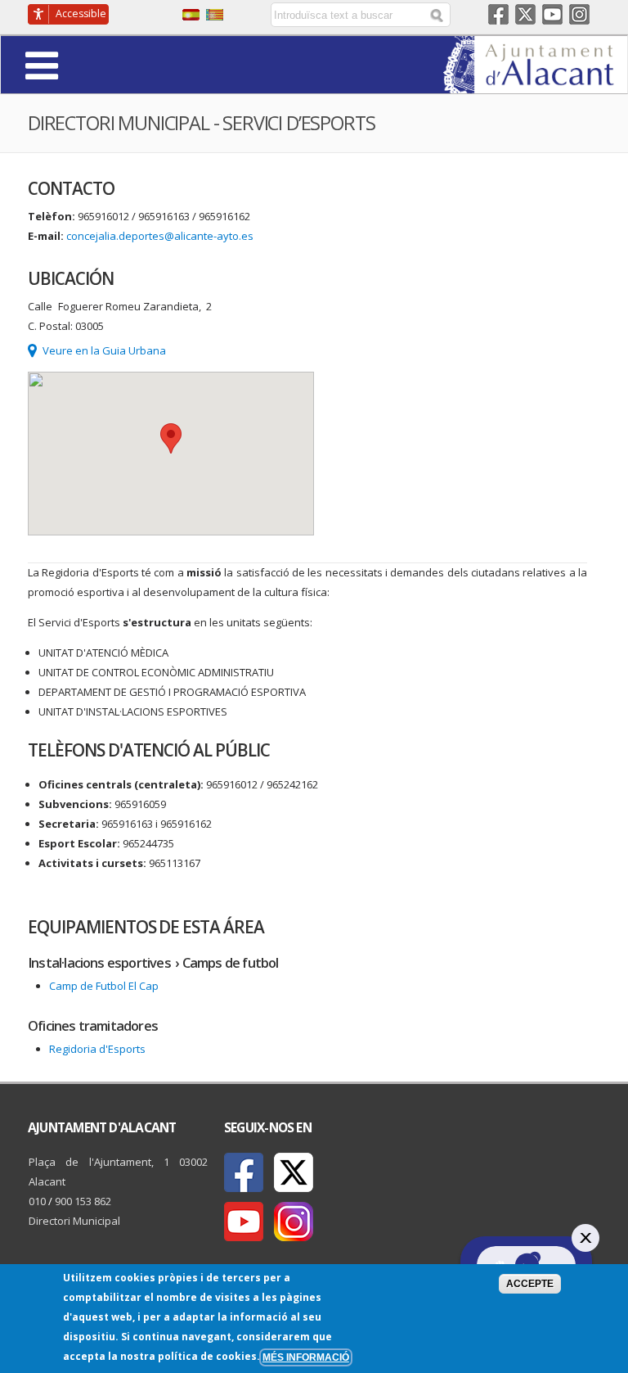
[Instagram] (293, 1221)
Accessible (81, 13)
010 (37, 1201)
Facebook (498, 14)
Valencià (214, 14)
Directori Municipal (74, 1220)
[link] (535, 83)
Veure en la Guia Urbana (104, 350)
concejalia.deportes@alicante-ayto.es (159, 235)
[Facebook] (243, 1172)
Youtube (552, 14)
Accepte (530, 1283)
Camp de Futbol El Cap (104, 985)
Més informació (305, 1357)
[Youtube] (243, 1221)
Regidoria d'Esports (97, 1048)
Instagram (579, 14)
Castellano (191, 14)
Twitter (525, 14)
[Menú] (87, 64)
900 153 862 (83, 1201)
